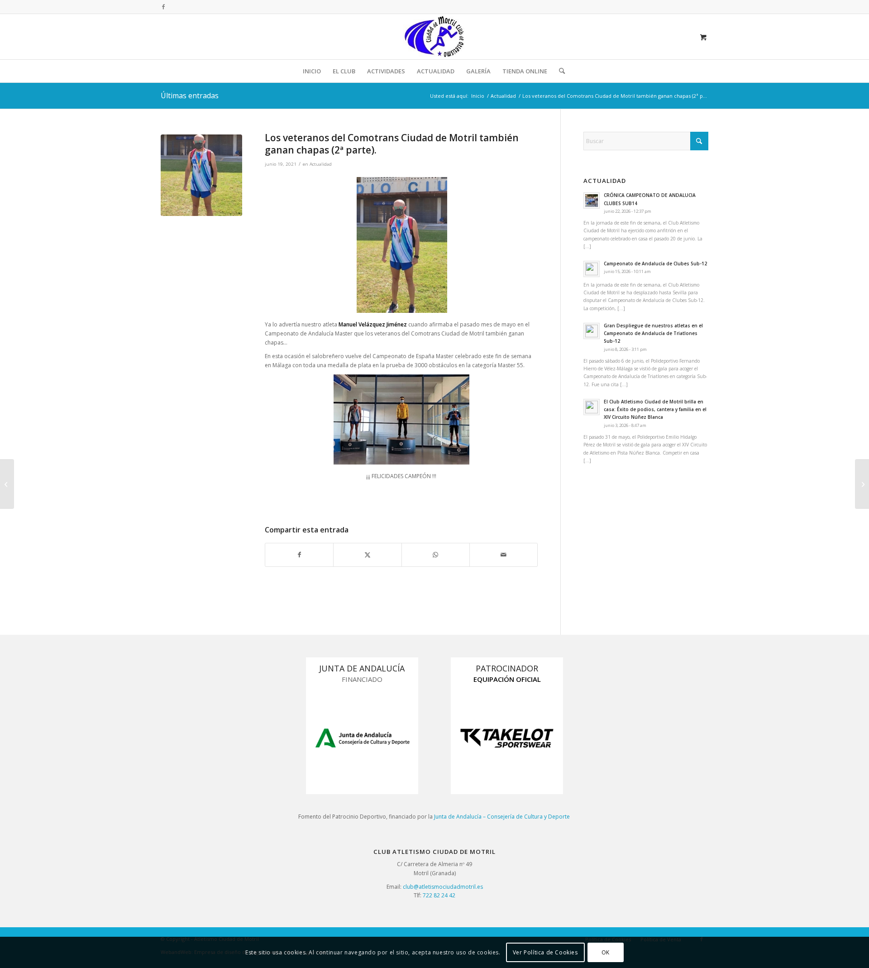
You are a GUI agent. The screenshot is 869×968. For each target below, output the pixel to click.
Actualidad (321, 164)
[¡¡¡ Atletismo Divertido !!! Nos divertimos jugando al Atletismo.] (7, 484)
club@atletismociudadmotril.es (443, 887)
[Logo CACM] (434, 36)
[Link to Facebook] (163, 7)
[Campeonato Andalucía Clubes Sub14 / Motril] (862, 484)
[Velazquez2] (201, 175)
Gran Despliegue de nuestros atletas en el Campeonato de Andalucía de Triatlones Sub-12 (653, 333)
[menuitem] (312, 71)
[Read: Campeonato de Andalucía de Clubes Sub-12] (591, 269)
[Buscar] (559, 71)
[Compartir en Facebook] (299, 554)
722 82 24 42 (439, 895)
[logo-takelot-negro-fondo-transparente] (507, 738)
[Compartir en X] (367, 554)
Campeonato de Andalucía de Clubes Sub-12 (655, 263)
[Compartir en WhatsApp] (435, 554)
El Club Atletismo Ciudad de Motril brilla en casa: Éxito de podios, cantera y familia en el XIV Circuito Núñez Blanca (655, 409)
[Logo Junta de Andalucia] (362, 738)
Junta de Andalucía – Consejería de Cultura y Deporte (502, 816)
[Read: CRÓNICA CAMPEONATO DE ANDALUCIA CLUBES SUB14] (591, 200)
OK (606, 952)
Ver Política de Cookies (545, 952)
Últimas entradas (190, 96)
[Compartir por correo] (503, 554)
